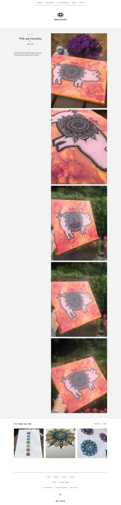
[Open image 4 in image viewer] (79, 299)
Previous (97, 424)
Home (49, 477)
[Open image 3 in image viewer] (79, 223)
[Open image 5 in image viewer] (79, 375)
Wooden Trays (63, 482)
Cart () (82, 2)
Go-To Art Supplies (63, 2)
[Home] (60, 16)
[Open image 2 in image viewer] (79, 147)
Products (39, 2)
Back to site (74, 487)
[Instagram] (60, 494)
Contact (74, 2)
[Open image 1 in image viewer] (79, 70)
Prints (55, 482)
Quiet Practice (49, 2)
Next (104, 424)
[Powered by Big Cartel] (60, 501)
